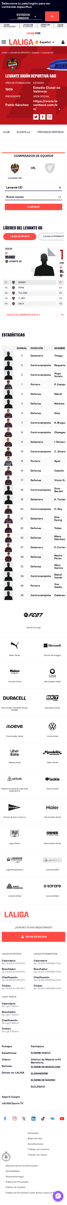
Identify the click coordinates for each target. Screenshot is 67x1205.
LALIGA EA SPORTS (19, 236)
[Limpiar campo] (59, 187)
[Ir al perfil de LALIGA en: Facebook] (5, 1119)
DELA (21, 303)
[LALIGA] (21, 42)
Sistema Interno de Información (22, 1166)
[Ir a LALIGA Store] (33, 33)
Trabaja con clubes (37, 1155)
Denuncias (33, 1133)
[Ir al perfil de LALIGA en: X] (36, 117)
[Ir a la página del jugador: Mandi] (44, 261)
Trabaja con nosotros (38, 1149)
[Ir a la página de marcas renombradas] (14, 1157)
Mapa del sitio (35, 1138)
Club (6, 132)
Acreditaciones (35, 1144)
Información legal (15, 1176)
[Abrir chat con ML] (58, 1196)
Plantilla (23, 132)
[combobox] (33, 188)
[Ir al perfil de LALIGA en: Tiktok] (43, 1119)
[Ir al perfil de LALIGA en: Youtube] (62, 1119)
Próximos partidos (51, 132)
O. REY (21, 298)
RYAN (21, 287)
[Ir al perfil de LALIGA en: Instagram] (49, 117)
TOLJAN (22, 293)
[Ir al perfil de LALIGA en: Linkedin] (33, 1119)
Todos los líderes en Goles (22, 315)
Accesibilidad (13, 1171)
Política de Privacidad (17, 1182)
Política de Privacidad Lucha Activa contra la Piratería (33, 1193)
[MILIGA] (62, 42)
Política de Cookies (15, 1187)
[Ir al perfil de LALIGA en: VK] (52, 1119)
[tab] (19, 236)
